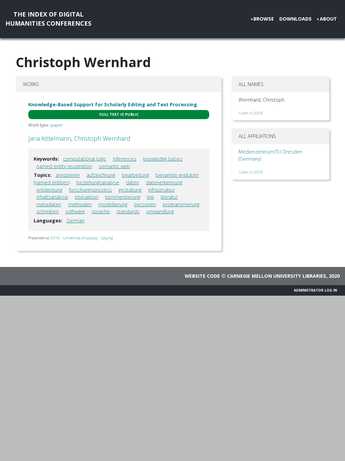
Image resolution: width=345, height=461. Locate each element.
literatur (169, 197)
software (75, 211)
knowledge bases (163, 159)
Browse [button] (263, 19)
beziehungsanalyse (97, 182)
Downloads (295, 19)
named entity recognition (64, 166)
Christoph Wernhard (102, 138)
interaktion (86, 197)
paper (57, 125)
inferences (124, 159)
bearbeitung (135, 175)
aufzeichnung (101, 175)
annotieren (68, 175)
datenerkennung (164, 182)
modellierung (112, 204)
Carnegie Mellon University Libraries (276, 276)
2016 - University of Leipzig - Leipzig (81, 237)
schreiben (47, 211)
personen (145, 204)
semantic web (114, 166)
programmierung (181, 204)
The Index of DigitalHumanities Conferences (48, 18)
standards (128, 211)
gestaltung (130, 190)
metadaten (48, 204)
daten (132, 182)
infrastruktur (161, 190)
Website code (202, 276)
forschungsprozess (90, 190)
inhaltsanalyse (52, 197)
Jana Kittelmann (49, 138)
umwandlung (160, 211)
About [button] (328, 19)
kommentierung (122, 197)
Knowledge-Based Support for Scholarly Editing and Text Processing (112, 104)
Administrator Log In (315, 290)
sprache (101, 211)
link (150, 197)
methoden (80, 204)
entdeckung (49, 190)
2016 (258, 112)
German (75, 220)
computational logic (84, 159)
